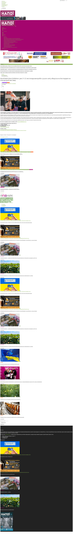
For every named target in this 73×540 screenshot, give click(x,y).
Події (2, 35)
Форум (3, 6)
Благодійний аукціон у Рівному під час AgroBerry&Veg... (11, 153)
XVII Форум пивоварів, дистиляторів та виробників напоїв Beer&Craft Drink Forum (14, 169)
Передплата (4, 5)
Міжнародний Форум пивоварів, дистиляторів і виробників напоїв (12, 38)
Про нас (3, 1)
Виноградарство (4, 28)
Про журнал (4, 2)
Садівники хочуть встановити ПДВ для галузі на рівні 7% (10, 399)
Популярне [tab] (4, 205)
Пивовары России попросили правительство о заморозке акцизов (12, 417)
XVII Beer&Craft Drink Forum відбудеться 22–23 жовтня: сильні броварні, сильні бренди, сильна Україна (18, 67)
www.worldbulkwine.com (22, 121)
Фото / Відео (5, 37)
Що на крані (5, 31)
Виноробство (4, 75)
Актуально (31, 169)
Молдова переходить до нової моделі (7, 509)
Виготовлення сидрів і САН (9, 187)
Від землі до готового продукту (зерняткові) (9, 44)
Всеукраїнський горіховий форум (8, 46)
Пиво (2, 30)
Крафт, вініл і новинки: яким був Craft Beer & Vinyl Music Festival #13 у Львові (13, 72)
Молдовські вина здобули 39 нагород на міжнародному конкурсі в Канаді (13, 130)
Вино (2, 29)
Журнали (3, 48)
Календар (5, 36)
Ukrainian (63, 0)
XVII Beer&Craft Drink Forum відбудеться (7, 474)
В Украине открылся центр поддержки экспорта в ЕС (9, 364)
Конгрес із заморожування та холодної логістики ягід (10, 47)
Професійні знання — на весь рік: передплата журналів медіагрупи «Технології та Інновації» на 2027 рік (18, 69)
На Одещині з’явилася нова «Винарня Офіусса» (8, 129)
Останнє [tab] (3, 204)
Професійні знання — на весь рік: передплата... (10, 189)
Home (3, 74)
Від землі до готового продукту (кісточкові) (9, 45)
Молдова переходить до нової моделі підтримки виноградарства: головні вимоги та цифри (16, 275)
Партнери (3, 3)
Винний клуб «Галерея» (6, 43)
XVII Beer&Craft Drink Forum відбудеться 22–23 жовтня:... (12, 171)
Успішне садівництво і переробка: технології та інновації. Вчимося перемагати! (13, 39)
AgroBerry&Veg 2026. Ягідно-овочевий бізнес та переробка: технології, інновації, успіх (15, 220)
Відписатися (3, 422)
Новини (3, 27)
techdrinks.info (7, 434)
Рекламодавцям (5, 4)
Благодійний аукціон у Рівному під (6, 456)
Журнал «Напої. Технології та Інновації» (9, 83)
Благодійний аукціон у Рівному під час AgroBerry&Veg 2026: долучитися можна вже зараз (16, 222)
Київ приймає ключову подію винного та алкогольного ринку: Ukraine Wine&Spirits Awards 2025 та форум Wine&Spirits (21, 381)
